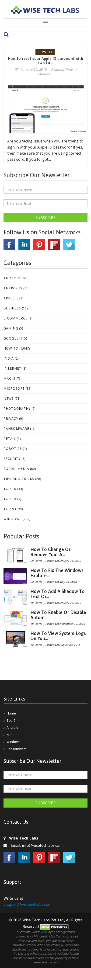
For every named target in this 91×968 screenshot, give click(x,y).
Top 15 (10, 498)
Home (11, 713)
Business (12, 308)
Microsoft (14, 388)
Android (12, 278)
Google (11, 338)
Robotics (13, 448)
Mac (7, 378)
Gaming (11, 328)
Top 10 (10, 488)
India (9, 358)
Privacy (11, 418)
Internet (12, 368)
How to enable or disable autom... (58, 615)
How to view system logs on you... (58, 636)
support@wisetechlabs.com (27, 904)
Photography (17, 408)
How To (11, 348)
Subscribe (45, 217)
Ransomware (16, 428)
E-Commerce (16, 318)
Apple (9, 298)
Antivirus (13, 288)
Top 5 (9, 509)
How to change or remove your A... (50, 552)
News (9, 398)
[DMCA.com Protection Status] (54, 926)
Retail (10, 438)
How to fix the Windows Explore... (57, 573)
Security (12, 458)
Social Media (16, 468)
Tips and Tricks (19, 478)
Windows (13, 519)
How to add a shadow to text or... (57, 594)
